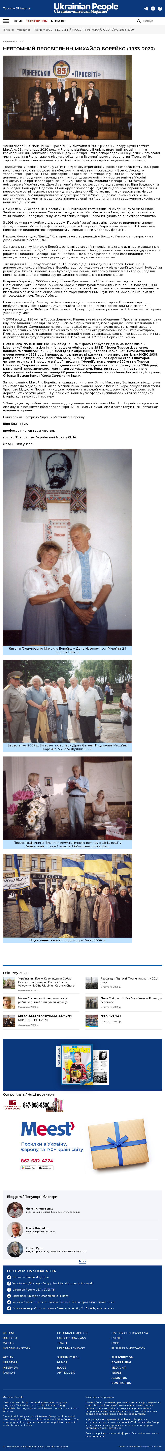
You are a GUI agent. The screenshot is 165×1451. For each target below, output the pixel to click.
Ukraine (9, 1333)
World (8, 1343)
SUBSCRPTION (36, 21)
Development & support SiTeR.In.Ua (145, 1446)
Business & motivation (128, 1348)
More (82, 1261)
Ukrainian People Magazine (30, 1277)
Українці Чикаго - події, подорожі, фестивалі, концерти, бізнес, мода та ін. (63, 1302)
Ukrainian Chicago (71, 1348)
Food (115, 1343)
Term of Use (114, 1427)
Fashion (9, 1372)
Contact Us (121, 1382)
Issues (116, 1372)
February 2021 (15, 972)
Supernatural (68, 1357)
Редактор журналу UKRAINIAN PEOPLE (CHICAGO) (56, 1249)
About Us (119, 1377)
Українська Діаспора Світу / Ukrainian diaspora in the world (53, 1283)
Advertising (121, 1362)
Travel (62, 1343)
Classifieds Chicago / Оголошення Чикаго (40, 1296)
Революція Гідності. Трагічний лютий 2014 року (129, 980)
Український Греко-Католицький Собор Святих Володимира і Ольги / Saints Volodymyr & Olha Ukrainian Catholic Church (46, 982)
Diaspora (10, 1338)
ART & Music (66, 1372)
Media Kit (58, 21)
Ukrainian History (16, 1348)
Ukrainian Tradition (72, 1333)
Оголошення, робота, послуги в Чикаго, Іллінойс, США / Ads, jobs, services (63, 1308)
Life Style (10, 1362)
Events (116, 1338)
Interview (10, 1367)
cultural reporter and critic (40, 1229)
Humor (62, 1362)
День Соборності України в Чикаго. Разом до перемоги (131, 1000)
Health (8, 1357)
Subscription (122, 1357)
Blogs (61, 1367)
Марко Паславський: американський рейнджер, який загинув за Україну (42, 1000)
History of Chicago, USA (129, 1333)
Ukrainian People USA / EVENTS (33, 1289)
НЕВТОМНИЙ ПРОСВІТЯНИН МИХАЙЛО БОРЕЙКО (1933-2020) (45, 1018)
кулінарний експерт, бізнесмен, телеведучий (53, 1210)
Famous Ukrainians (71, 1338)
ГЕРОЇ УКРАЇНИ (111, 1016)
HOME (18, 21)
